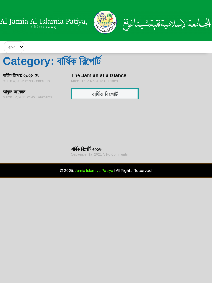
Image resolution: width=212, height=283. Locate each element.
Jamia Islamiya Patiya (94, 170)
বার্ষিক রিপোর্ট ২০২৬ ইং (21, 75)
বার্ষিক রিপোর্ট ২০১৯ (86, 149)
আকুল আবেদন (14, 92)
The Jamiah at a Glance (98, 75)
